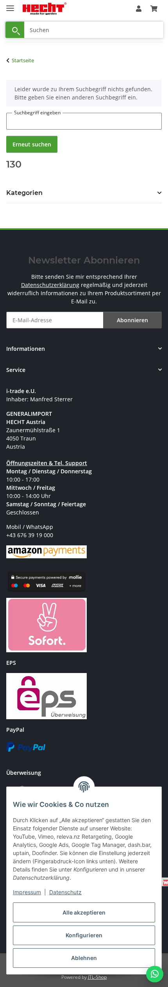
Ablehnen (84, 958)
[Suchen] (14, 30)
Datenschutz (65, 892)
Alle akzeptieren (84, 912)
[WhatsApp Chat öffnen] (154, 974)
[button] (139, 8)
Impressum (27, 892)
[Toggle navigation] (10, 5)
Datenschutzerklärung (50, 285)
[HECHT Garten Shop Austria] (44, 9)
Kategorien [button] (24, 193)
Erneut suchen (32, 144)
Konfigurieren (84, 935)
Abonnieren (132, 320)
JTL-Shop (97, 977)
